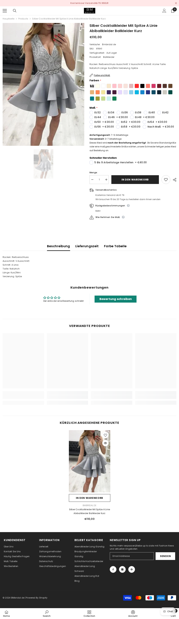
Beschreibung (58, 246)
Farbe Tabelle (115, 246)
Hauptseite (8, 18)
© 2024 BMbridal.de (13, 597)
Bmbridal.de (109, 44)
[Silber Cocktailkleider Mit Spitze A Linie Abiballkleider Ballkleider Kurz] (89, 461)
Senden (165, 556)
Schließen (176, 3)
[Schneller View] (105, 443)
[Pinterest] (131, 569)
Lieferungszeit (87, 246)
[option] (89, 3)
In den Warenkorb (135, 179)
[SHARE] (173, 180)
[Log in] (164, 11)
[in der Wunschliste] (166, 179)
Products (23, 18)
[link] (23, 397)
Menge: (94, 172)
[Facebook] (113, 569)
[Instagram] (122, 569)
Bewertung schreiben (115, 299)
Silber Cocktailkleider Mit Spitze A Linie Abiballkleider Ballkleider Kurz (89, 511)
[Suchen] (15, 11)
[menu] (5, 11)
